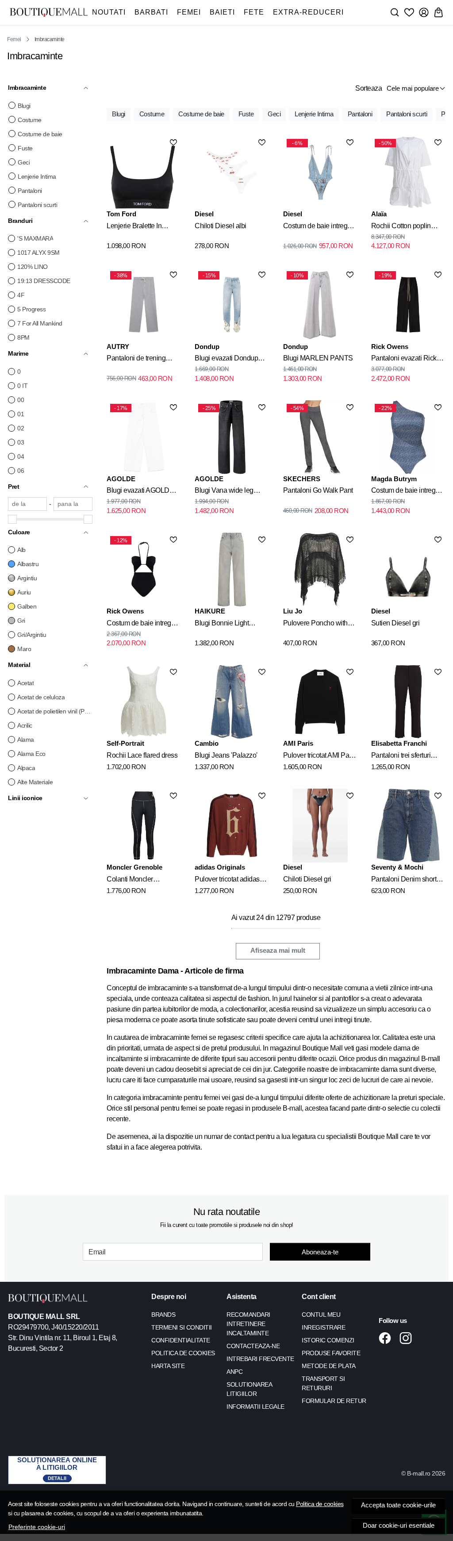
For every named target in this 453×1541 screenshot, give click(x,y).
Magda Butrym (394, 479)
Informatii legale (255, 1406)
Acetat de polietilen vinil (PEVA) (54, 711)
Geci (24, 162)
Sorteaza (368, 88)
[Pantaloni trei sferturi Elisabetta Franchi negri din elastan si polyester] (408, 702)
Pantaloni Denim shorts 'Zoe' (405, 880)
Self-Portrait (125, 743)
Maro (24, 648)
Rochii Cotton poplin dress (401, 227)
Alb (21, 549)
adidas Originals (220, 867)
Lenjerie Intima (37, 176)
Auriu (24, 592)
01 (20, 414)
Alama (25, 739)
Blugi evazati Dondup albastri (226, 359)
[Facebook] (387, 1338)
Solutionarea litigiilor (249, 1389)
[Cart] (438, 12)
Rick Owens (389, 346)
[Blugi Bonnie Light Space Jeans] (232, 569)
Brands (163, 1314)
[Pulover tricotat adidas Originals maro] (232, 825)
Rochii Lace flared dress (142, 755)
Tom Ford (121, 214)
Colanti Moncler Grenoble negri (130, 880)
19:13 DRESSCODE (43, 280)
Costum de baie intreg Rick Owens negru (139, 624)
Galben (26, 606)
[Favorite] (409, 12)
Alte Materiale (35, 782)
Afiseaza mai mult (277, 950)
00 (20, 399)
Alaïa (379, 214)
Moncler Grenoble (134, 867)
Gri (21, 620)
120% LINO (32, 266)
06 (20, 470)
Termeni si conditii (181, 1327)
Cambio (207, 743)
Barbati (151, 12)
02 (20, 428)
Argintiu (27, 578)
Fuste (25, 148)
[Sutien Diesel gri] (408, 569)
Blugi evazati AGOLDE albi (140, 492)
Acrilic (24, 725)
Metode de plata (329, 1365)
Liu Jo (292, 611)
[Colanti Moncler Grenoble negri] (143, 825)
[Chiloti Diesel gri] (320, 825)
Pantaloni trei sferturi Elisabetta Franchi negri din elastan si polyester (406, 756)
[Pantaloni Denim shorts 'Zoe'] (408, 825)
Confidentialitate (180, 1340)
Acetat (25, 682)
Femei (189, 12)
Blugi (24, 105)
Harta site (167, 1365)
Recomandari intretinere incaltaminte (248, 1324)
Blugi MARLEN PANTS (318, 358)
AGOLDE (121, 479)
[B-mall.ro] (49, 12)
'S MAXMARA (35, 238)
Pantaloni (30, 190)
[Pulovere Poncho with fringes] (320, 569)
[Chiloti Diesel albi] (232, 172)
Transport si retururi (323, 1383)
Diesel (204, 214)
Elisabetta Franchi (399, 743)
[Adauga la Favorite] (173, 142)
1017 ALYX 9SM (38, 252)
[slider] (12, 519)
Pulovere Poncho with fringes (315, 624)
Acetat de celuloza (41, 697)
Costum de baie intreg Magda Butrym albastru (405, 492)
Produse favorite (331, 1353)
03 (20, 442)
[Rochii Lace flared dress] (143, 702)
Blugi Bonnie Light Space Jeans (222, 624)
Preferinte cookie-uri (36, 1526)
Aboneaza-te (320, 1252)
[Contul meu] (424, 12)
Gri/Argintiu (31, 634)
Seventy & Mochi (397, 867)
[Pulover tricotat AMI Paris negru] (320, 702)
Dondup (207, 346)
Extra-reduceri (308, 12)
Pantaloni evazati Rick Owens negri (404, 359)
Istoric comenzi (328, 1340)
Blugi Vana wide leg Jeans (224, 492)
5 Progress (31, 309)
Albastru (27, 563)
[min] (27, 504)
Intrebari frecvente (260, 1358)
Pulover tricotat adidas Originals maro (227, 880)
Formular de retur (334, 1400)
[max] (73, 504)
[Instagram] (408, 1338)
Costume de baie (40, 134)
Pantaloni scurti (37, 204)
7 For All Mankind (39, 323)
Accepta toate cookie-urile (398, 1505)
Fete (254, 12)
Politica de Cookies (183, 1353)
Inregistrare (323, 1327)
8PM (23, 337)
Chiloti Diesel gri (307, 879)
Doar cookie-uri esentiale (398, 1525)
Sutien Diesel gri (395, 623)
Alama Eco (31, 753)
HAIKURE (210, 611)
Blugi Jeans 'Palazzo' (226, 755)
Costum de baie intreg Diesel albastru (315, 227)
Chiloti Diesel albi (220, 226)
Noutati (109, 12)
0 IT (22, 385)
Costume (30, 119)
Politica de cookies (320, 1503)
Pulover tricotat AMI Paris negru (319, 756)
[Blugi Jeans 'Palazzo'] (232, 702)
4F (20, 295)
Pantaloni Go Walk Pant (318, 490)
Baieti (222, 12)
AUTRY (118, 346)
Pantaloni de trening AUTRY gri (136, 359)
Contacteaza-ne (253, 1345)
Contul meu (321, 1314)
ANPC (234, 1371)
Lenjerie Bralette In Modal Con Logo (134, 227)
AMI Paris (298, 743)
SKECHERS (301, 479)
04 (20, 456)
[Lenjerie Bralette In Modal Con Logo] (143, 172)
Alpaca (26, 767)
